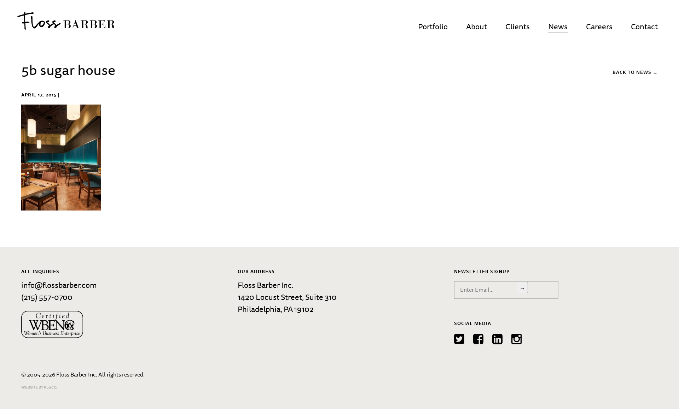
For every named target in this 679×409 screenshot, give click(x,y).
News (558, 26)
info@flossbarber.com (59, 285)
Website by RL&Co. (39, 387)
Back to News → (635, 72)
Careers (599, 26)
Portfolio (433, 26)
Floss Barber (66, 21)
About (476, 26)
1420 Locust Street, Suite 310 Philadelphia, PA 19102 (287, 303)
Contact (644, 26)
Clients (517, 26)
